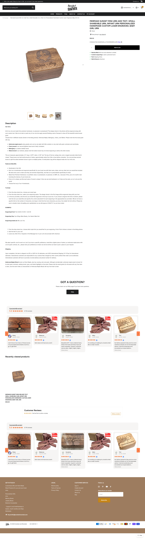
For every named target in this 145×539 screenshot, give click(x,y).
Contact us (136, 1)
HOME (52, 14)
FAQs (65, 14)
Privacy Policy (55, 490)
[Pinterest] (102, 486)
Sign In (76, 485)
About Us (77, 492)
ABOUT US (72, 14)
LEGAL (53, 483)
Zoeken (32, 7)
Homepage (5, 17)
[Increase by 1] (93, 46)
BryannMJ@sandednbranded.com (18, 514)
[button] (83, 65)
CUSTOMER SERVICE (81, 483)
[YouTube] (107, 486)
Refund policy (55, 485)
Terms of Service (56, 488)
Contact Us (78, 490)
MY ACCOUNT (91, 14)
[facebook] (110, 486)
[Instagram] (99, 486)
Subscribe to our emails (105, 490)
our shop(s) (103, 34)
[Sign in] (137, 7)
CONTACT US (81, 14)
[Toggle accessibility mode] (141, 1)
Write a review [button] (116, 413)
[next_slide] (138, 333)
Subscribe (104, 500)
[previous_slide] (6, 333)
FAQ (76, 494)
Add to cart (117, 47)
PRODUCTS (59, 14)
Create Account (79, 488)
